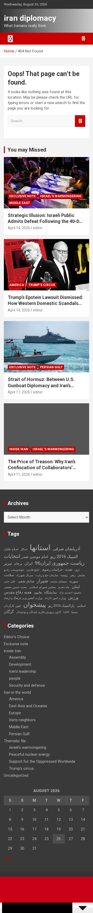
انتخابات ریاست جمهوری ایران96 (44, 560)
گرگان (9, 611)
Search (80, 121)
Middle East (19, 203)
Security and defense (27, 685)
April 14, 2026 (19, 228)
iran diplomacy (30, 18)
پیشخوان (34, 604)
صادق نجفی (26, 581)
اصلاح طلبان (11, 549)
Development (20, 664)
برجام (18, 563)
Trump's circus (41, 285)
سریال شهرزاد (24, 575)
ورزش (73, 597)
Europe (15, 713)
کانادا (66, 612)
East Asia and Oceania (28, 706)
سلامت (9, 575)
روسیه (64, 575)
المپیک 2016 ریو (64, 556)
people (14, 678)
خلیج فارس (33, 569)
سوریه (73, 581)
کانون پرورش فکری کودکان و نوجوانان (38, 612)
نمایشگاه (50, 592)
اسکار (24, 549)
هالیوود (38, 592)
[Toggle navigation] (10, 39)
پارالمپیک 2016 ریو (61, 606)
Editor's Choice (16, 637)
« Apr (8, 858)
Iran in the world (17, 692)
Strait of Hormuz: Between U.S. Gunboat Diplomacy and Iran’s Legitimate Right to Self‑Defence (43, 385)
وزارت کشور (35, 598)
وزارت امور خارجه (55, 598)
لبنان (76, 586)
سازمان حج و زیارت (46, 575)
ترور (77, 569)
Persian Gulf (51, 367)
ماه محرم (63, 587)
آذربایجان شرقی (66, 548)
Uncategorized (16, 775)
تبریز (8, 563)
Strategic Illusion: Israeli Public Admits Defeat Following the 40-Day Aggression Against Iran (46, 221)
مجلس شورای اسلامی (42, 587)
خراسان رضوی (52, 569)
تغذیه (68, 569)
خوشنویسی (17, 569)
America (16, 285)
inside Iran (18, 449)
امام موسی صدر (34, 556)
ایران (29, 563)
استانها (40, 547)
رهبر (72, 575)
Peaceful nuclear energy (29, 754)
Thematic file (15, 741)
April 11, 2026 (19, 392)
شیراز (42, 580)
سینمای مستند (58, 581)
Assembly (17, 657)
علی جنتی (10, 581)
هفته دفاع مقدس (18, 592)
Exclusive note (22, 196)
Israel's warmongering (60, 196)
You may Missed (26, 150)
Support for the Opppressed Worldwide (42, 761)
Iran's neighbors (22, 720)
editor (38, 228)
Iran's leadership (22, 671)
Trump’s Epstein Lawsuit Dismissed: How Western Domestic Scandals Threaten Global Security (45, 303)
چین (18, 606)
